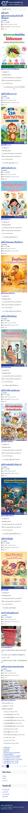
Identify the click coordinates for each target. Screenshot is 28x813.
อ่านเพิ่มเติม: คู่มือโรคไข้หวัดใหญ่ (10, 385)
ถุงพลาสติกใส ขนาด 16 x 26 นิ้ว (10, 763)
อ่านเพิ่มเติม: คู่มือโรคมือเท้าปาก (10, 237)
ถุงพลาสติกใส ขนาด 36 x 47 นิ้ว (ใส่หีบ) (12, 759)
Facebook (4, 780)
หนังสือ (8, 22)
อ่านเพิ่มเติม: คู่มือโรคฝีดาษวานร (10, 163)
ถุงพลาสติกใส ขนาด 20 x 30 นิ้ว (11, 761)
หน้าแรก (4, 776)
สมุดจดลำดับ (6, 750)
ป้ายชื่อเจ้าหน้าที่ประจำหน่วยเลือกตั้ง (11, 756)
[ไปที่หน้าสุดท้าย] (25, 766)
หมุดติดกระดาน (7, 747)
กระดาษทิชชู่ (6, 749)
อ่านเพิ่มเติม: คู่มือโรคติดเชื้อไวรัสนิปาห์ (12, 533)
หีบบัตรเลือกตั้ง (5, 789)
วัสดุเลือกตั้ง (9, 617)
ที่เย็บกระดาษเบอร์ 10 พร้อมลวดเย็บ (11, 752)
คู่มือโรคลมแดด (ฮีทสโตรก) (12, 242)
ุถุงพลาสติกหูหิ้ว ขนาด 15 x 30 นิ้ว (11, 757)
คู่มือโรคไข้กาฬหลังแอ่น (10, 390)
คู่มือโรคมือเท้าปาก (8, 168)
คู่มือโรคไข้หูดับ (7, 539)
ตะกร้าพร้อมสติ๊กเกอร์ (10, 613)
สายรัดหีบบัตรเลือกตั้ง (8, 754)
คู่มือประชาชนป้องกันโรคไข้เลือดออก (12, 17)
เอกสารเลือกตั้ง (5, 794)
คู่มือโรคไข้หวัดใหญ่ (9, 316)
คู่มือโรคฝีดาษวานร (9, 94)
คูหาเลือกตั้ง (5, 792)
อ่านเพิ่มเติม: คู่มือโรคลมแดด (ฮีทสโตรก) (12, 311)
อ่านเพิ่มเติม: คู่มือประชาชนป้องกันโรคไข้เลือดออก (14, 87)
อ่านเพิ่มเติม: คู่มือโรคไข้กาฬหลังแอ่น (11, 459)
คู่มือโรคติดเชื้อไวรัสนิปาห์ (11, 464)
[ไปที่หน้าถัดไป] (22, 766)
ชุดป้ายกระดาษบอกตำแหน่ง (12, 666)
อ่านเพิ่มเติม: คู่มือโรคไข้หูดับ (9, 608)
